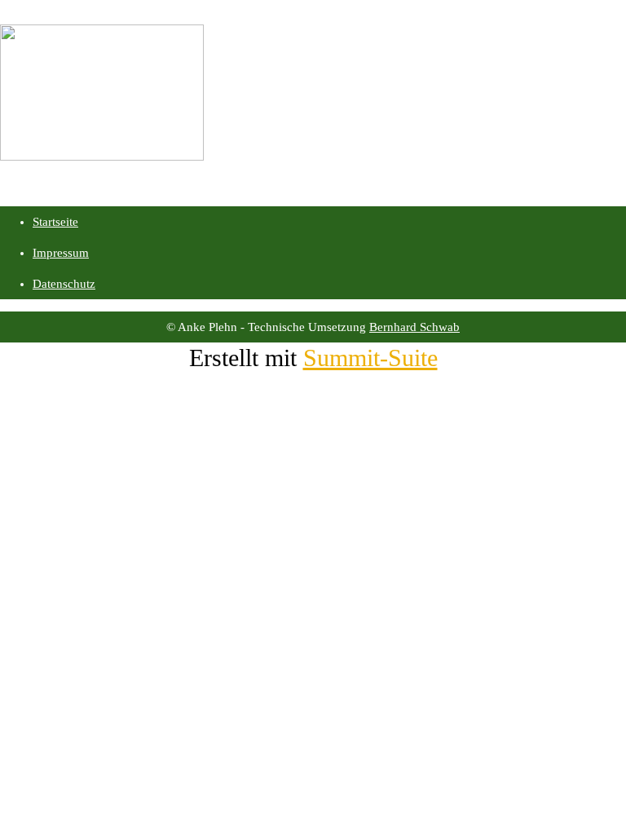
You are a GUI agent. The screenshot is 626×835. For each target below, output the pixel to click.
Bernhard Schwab (414, 327)
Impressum (61, 252)
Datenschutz (64, 283)
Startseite (55, 221)
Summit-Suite (370, 357)
